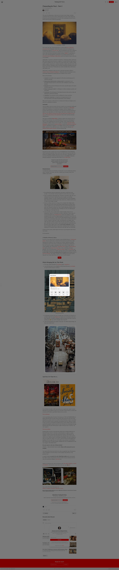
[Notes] (63, 292)
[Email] (59, 292)
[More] (67, 292)
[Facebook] (55, 292)
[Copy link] (51, 292)
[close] (68, 275)
